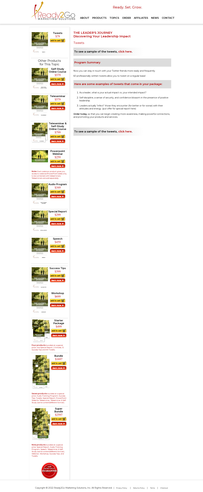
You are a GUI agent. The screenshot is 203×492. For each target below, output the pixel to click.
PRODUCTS (99, 18)
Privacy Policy (121, 488)
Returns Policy (139, 488)
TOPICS (114, 18)
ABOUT (84, 18)
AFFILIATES (141, 18)
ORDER (126, 18)
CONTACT (168, 18)
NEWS (155, 18)
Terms (152, 488)
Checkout (164, 488)
